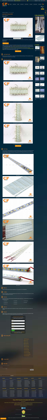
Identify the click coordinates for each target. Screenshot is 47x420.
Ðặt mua (18, 51)
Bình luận (6, 15)
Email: (12, 322)
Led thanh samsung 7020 (39, 42)
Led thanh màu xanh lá (26, 355)
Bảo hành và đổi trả (4, 0)
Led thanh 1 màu (26, 340)
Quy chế (35, 417)
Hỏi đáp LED (36, 0)
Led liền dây (18, 380)
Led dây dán (26, 390)
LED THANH (40, 388)
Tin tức (39, 0)
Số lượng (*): (12, 327)
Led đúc (4, 380)
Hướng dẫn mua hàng (15, 417)
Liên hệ (42, 0)
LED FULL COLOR (12, 388)
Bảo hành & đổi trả (20, 417)
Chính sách (37, 417)
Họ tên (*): (12, 319)
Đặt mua (6, 43)
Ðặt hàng (13, 330)
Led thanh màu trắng (26, 349)
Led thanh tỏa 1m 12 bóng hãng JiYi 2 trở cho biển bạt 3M (37, 64)
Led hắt (33, 380)
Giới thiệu (9, 417)
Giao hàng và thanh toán (10, 0)
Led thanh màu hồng (26, 346)
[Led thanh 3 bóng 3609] (18, 164)
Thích (3, 15)
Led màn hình (33, 390)
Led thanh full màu (26, 343)
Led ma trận (4, 390)
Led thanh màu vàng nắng (27, 352)
